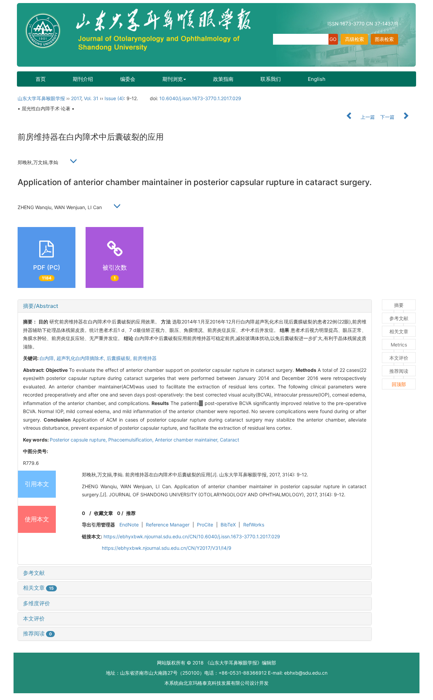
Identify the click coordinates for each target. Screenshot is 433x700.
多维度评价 (36, 603)
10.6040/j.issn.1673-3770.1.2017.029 (200, 98)
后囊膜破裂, (120, 358)
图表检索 (384, 39)
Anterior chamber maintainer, (187, 440)
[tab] (194, 306)
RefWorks (253, 524)
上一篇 (367, 117)
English (316, 79)
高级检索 (354, 39)
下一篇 (388, 117)
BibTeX (228, 524)
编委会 (127, 79)
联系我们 (270, 79)
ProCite (205, 524)
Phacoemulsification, (131, 440)
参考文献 (34, 572)
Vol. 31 (91, 98)
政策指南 (223, 79)
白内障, (48, 358)
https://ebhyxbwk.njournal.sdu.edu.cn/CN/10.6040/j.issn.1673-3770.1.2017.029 (192, 536)
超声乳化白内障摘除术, (81, 358)
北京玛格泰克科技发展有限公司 (216, 683)
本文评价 (34, 618)
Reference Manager (167, 524)
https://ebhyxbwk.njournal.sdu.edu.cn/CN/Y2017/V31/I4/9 (166, 548)
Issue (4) (114, 98)
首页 (41, 79)
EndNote (129, 524)
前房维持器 (145, 358)
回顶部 (399, 384)
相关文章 (38, 587)
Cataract (229, 440)
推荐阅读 (37, 633)
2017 (76, 98)
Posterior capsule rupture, (79, 440)
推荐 (131, 513)
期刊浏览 (172, 79)
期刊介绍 (83, 79)
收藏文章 (103, 513)
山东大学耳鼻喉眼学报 (41, 98)
